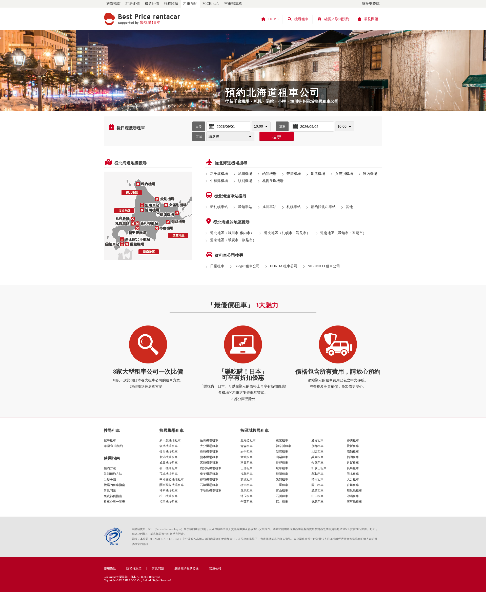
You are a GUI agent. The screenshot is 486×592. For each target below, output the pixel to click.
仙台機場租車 (168, 451)
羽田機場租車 (168, 468)
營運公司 (215, 568)
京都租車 (317, 446)
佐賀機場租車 (209, 440)
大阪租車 (317, 451)
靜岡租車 (282, 474)
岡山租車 (317, 485)
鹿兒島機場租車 (210, 468)
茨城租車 (246, 479)
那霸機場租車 (209, 479)
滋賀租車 (317, 440)
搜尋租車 (110, 440)
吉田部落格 (233, 4)
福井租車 (282, 501)
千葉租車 (246, 501)
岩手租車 (246, 451)
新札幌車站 (219, 207)
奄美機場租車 (209, 474)
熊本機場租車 (209, 457)
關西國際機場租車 (171, 485)
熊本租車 (353, 474)
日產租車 (217, 266)
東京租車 (282, 440)
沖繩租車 (353, 496)
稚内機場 (370, 174)
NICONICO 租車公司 (324, 266)
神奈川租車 (283, 446)
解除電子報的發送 (186, 568)
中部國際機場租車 (171, 479)
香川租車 (353, 440)
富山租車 (282, 490)
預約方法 (110, 468)
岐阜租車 (282, 468)
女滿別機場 (344, 174)
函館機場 (269, 174)
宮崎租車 (353, 485)
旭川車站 (269, 207)
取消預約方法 (113, 474)
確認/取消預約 (113, 446)
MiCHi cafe (210, 4)
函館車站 (245, 207)
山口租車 (317, 496)
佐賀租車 (353, 462)
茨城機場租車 (168, 474)
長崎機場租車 (209, 451)
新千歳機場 (219, 174)
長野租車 (282, 462)
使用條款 (110, 568)
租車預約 (190, 4)
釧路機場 (318, 174)
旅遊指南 (113, 4)
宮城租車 (246, 457)
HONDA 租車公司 (283, 266)
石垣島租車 (354, 501)
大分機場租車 (209, 446)
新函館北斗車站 (323, 207)
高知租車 (353, 451)
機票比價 (152, 4)
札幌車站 (294, 207)
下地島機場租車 (210, 490)
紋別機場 (245, 181)
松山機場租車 (168, 496)
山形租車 (246, 468)
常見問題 (110, 490)
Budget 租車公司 (247, 266)
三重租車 (282, 485)
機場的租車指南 (114, 485)
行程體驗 (171, 4)
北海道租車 (248, 440)
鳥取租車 (317, 474)
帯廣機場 (294, 174)
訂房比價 (133, 4)
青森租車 (246, 446)
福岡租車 (353, 457)
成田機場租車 (168, 462)
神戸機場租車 (168, 490)
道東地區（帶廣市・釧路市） (233, 240)
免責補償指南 (113, 496)
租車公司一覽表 (114, 501)
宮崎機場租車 (209, 462)
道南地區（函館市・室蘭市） (343, 233)
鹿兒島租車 (354, 490)
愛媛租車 (353, 446)
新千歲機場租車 (170, 440)
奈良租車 (317, 462)
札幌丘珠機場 (273, 181)
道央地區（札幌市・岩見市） (287, 233)
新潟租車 (282, 451)
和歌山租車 (319, 468)
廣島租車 (317, 490)
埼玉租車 (246, 496)
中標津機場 (219, 181)
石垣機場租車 (209, 485)
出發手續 (110, 479)
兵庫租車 (317, 457)
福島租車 (246, 474)
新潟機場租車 (168, 457)
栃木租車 (246, 485)
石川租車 (282, 496)
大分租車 (353, 479)
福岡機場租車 (168, 501)
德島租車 (317, 501)
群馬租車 (246, 490)
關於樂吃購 (371, 4)
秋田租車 (246, 462)
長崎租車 (353, 468)
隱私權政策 (133, 568)
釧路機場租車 (168, 446)
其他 (349, 207)
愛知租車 (282, 479)
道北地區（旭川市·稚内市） (232, 233)
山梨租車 (282, 457)
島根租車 (317, 479)
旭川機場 (245, 174)
